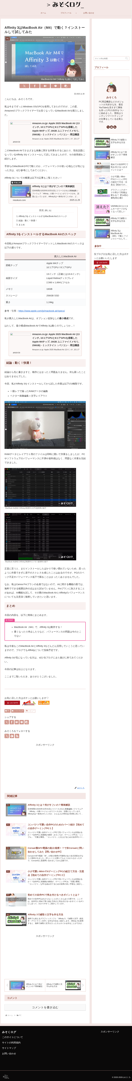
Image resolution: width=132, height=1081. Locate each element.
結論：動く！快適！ (28, 220)
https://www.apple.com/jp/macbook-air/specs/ (41, 311)
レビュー (31, 711)
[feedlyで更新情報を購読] (12, 736)
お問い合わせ (9, 1053)
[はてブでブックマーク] (45, 86)
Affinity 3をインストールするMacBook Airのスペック (43, 216)
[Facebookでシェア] (35, 86)
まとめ (22, 224)
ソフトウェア (18, 711)
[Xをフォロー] (7, 736)
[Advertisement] (45, 765)
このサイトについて (12, 1037)
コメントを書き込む (45, 1007)
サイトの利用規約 (11, 1042)
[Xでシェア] (24, 86)
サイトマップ (9, 1048)
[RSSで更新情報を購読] (17, 736)
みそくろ (111, 97)
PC (8, 711)
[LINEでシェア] (55, 86)
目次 (41, 210)
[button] (66, 86)
